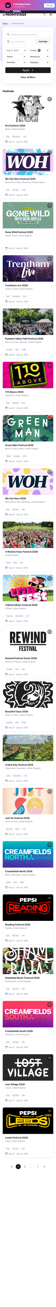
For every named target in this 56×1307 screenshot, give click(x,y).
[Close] (2, 5)
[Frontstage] (14, 14)
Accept (16, 11)
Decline (7, 11)
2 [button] (25, 1166)
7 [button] (37, 1166)
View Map (43, 41)
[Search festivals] (44, 14)
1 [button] (18, 1166)
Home (5, 23)
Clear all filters (28, 77)
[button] (11, 1166)
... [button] (31, 1166)
